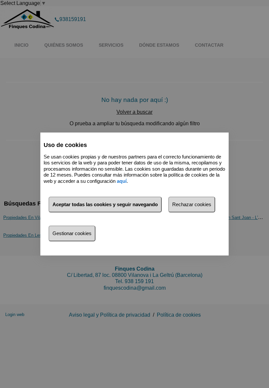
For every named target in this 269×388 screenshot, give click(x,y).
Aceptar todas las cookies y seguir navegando (105, 204)
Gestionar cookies (72, 233)
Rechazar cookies (191, 204)
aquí (122, 181)
